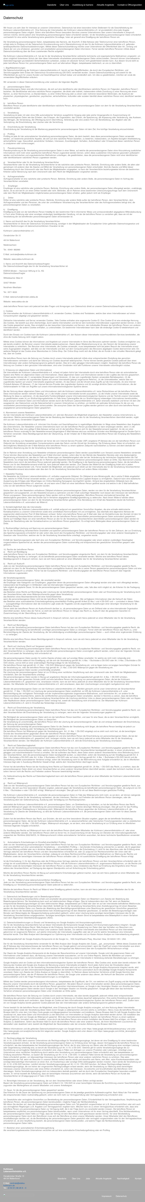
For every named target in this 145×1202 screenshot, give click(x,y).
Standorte (51, 5)
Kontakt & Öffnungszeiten (129, 5)
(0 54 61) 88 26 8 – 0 (17, 1187)
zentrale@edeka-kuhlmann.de (14, 1184)
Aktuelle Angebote (105, 5)
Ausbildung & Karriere (82, 5)
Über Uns (64, 5)
